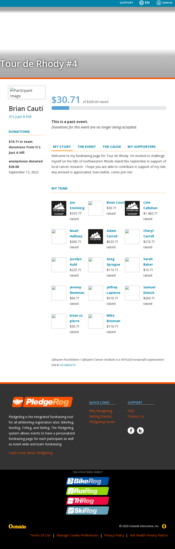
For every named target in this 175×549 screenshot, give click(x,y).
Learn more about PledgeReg (30, 453)
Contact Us (136, 416)
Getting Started (100, 416)
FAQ (131, 411)
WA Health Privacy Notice (149, 535)
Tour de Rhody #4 (38, 64)
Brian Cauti (116, 202)
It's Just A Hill (20, 116)
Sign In (167, 2)
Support (126, 2)
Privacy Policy (114, 535)
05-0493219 (67, 365)
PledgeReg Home (102, 422)
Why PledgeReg (100, 411)
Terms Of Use (40, 535)
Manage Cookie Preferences (77, 535)
